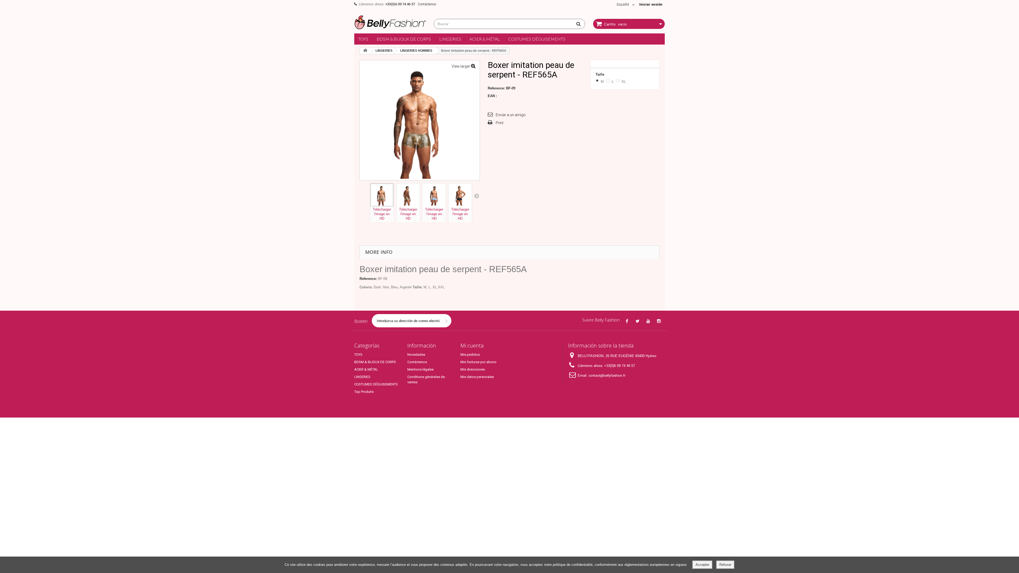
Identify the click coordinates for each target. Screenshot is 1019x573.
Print (499, 123)
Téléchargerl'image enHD (382, 213)
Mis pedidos (470, 355)
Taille (600, 74)
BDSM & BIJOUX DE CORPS (404, 38)
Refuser (725, 565)
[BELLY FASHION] (390, 21)
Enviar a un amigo (511, 115)
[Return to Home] (365, 50)
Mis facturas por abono (478, 362)
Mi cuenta (472, 345)
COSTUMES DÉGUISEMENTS (536, 38)
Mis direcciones (472, 369)
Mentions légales (420, 369)
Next (476, 195)
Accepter (702, 565)
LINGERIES (450, 38)
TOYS (363, 38)
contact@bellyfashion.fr (607, 375)
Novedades (416, 355)
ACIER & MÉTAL (484, 38)
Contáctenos (427, 4)
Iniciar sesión (650, 4)
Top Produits (364, 392)
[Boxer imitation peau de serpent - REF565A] (382, 195)
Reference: (496, 88)
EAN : (492, 96)
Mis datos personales (477, 377)
